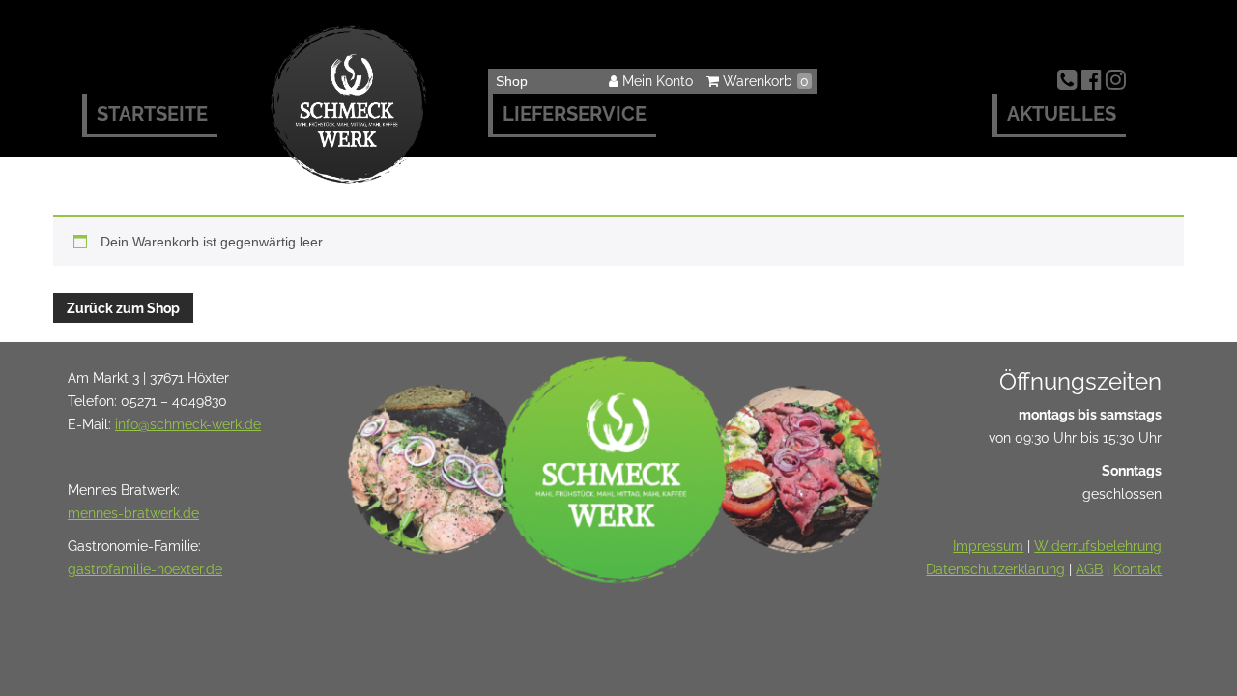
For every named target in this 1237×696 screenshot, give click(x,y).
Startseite (152, 114)
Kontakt (1137, 569)
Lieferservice (575, 114)
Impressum (988, 546)
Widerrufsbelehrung (1098, 546)
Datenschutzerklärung (995, 569)
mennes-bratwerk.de (133, 513)
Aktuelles (1061, 114)
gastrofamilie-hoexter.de (145, 569)
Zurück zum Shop (123, 308)
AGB (1089, 569)
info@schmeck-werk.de (188, 424)
